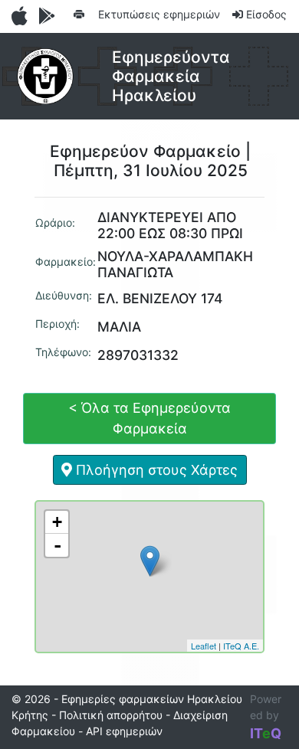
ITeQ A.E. (241, 645)
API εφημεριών (124, 731)
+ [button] (57, 521)
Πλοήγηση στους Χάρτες (155, 470)
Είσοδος (265, 14)
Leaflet (203, 645)
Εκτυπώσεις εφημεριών (157, 14)
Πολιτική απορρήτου (111, 714)
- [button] (57, 545)
